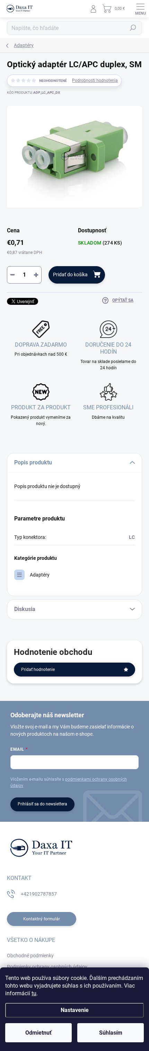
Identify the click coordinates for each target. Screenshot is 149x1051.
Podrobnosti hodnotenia (95, 80)
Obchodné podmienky (30, 955)
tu (34, 993)
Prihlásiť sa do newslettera (42, 804)
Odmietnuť (38, 1032)
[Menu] (140, 8)
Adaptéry (40, 575)
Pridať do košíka (70, 274)
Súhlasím (110, 1032)
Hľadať (133, 27)
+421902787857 (39, 894)
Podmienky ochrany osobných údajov (47, 966)
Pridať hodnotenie (38, 669)
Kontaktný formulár (41, 919)
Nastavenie (75, 1010)
